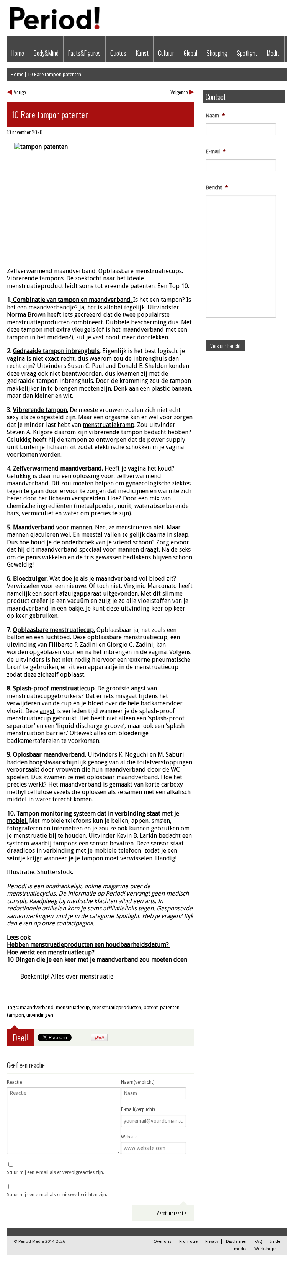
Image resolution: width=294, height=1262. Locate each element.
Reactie (14, 1082)
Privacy (211, 1241)
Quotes (118, 53)
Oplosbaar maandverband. (48, 754)
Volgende (179, 92)
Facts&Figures (84, 53)
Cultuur (166, 53)
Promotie (188, 1241)
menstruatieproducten (116, 1007)
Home (17, 53)
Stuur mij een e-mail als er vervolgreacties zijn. (55, 1172)
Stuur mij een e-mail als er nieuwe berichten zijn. (57, 1194)
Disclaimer (236, 1241)
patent (151, 1007)
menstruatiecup (73, 1007)
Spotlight (247, 53)
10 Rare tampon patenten (54, 74)
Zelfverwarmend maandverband (57, 468)
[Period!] (53, 28)
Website (129, 1137)
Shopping (217, 53)
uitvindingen (39, 1015)
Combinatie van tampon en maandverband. (71, 299)
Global (190, 53)
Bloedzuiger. (30, 578)
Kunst (142, 53)
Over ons (163, 1241)
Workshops (265, 1248)
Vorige (20, 92)
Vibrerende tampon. (40, 410)
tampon (15, 1015)
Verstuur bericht (225, 346)
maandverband (37, 1007)
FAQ (259, 1241)
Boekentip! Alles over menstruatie (66, 976)
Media (273, 53)
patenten (170, 1007)
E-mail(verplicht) (138, 1109)
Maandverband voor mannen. (53, 527)
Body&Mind (46, 53)
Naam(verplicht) (137, 1082)
